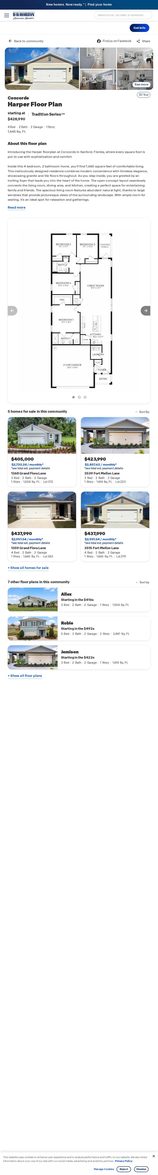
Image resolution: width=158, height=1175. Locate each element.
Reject (124, 1169)
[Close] (154, 1156)
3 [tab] (86, 398)
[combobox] (123, 15)
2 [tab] (80, 398)
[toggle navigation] (6, 15)
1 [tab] (74, 398)
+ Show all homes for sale (28, 568)
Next (147, 311)
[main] (79, 604)
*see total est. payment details (30, 466)
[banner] (79, 5)
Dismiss (141, 1169)
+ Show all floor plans (25, 676)
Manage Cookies (104, 1169)
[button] (139, 28)
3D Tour (144, 94)
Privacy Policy (123, 1161)
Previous (10, 311)
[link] (42, 69)
